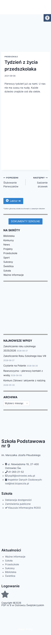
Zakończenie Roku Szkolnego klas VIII (24, 356)
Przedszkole (11, 57)
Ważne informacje (13, 274)
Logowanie (10, 586)
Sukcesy (8, 261)
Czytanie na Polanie (14, 365)
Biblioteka (9, 236)
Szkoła (7, 270)
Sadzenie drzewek (40, 182)
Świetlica (8, 266)
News (6, 244)
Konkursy (8, 240)
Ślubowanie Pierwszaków (10, 182)
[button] (47, 18)
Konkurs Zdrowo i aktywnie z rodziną (24, 380)
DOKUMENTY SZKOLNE (25, 221)
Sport (6, 257)
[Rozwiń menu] (45, 7)
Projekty (8, 249)
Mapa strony (25, 629)
